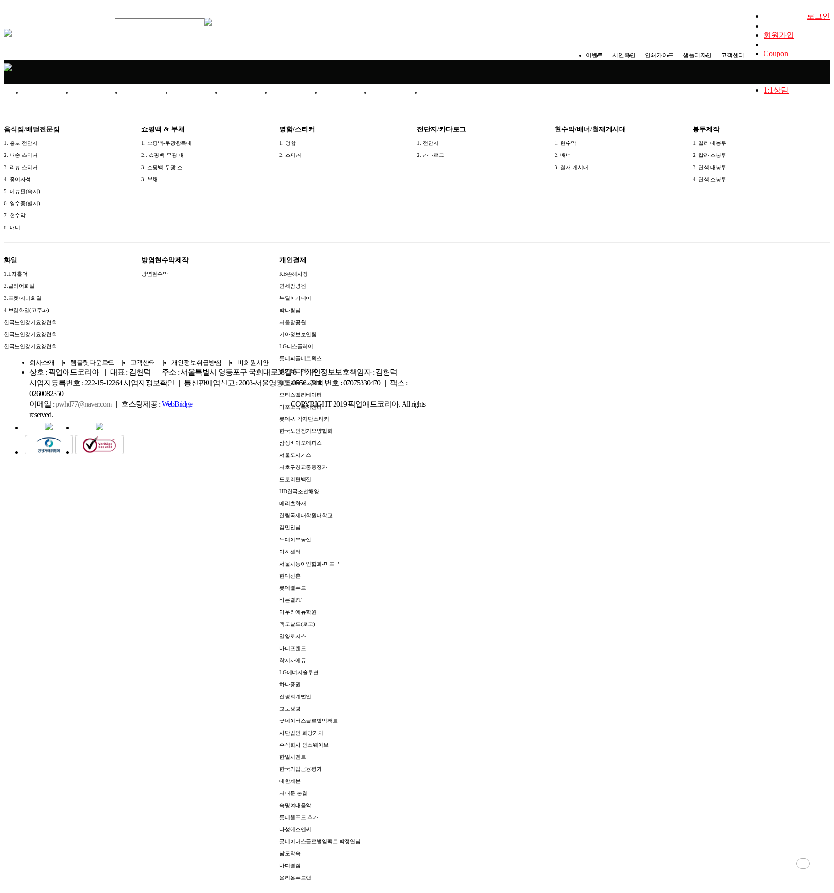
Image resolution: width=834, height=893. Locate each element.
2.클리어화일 (19, 286)
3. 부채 (149, 179)
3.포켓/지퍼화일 (23, 298)
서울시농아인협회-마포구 (309, 564)
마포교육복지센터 (300, 407)
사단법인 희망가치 (301, 733)
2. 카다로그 (430, 155)
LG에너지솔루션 (299, 672)
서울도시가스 (295, 455)
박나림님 (290, 310)
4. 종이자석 (17, 179)
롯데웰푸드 (292, 588)
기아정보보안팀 (298, 334)
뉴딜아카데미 (295, 298)
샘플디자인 (697, 55)
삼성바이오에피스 (300, 443)
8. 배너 (12, 227)
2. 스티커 (290, 155)
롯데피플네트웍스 (300, 358)
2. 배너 (563, 155)
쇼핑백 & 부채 (97, 92)
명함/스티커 (148, 92)
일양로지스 (292, 636)
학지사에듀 (292, 660)
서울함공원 (292, 322)
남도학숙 (290, 853)
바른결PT (290, 600)
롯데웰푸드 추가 (298, 817)
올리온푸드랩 (295, 877)
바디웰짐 (290, 865)
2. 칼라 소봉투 (709, 155)
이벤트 (594, 55)
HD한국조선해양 (299, 491)
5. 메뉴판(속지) (22, 191)
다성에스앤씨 (295, 829)
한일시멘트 (292, 757)
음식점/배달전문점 (48, 96)
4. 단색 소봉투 (709, 179)
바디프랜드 (292, 648)
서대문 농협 (293, 793)
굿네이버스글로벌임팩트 (308, 720)
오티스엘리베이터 (300, 394)
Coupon (776, 53)
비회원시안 (253, 362)
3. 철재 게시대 (571, 167)
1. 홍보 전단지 (21, 143)
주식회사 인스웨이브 (304, 745)
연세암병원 (292, 286)
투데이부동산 (295, 539)
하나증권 (290, 684)
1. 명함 (287, 143)
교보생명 (290, 708)
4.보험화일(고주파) (26, 310)
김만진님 (290, 527)
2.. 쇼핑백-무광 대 (162, 155)
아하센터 (290, 551)
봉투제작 (297, 92)
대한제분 (290, 781)
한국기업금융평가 (300, 769)
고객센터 (732, 55)
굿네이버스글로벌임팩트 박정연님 (320, 841)
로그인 (818, 16)
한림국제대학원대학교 (306, 515)
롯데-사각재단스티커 (304, 419)
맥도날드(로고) (297, 624)
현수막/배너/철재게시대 (247, 96)
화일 (347, 92)
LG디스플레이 (296, 346)
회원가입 (779, 35)
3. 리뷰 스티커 (21, 167)
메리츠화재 (292, 503)
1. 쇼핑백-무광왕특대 (166, 143)
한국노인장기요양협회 (30, 322)
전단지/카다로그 (197, 92)
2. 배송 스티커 (21, 155)
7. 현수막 (15, 215)
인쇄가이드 (659, 55)
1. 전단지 (428, 143)
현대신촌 (290, 576)
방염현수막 (154, 274)
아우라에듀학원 (298, 612)
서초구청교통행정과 (303, 467)
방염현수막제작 (396, 92)
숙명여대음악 (295, 805)
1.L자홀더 (16, 274)
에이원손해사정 (298, 370)
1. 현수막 (565, 143)
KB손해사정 (293, 274)
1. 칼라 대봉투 (709, 143)
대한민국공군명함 (300, 382)
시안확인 (624, 55)
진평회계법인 (295, 696)
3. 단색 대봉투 (709, 167)
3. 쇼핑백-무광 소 (161, 167)
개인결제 (446, 92)
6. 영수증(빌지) (22, 203)
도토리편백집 (295, 479)
